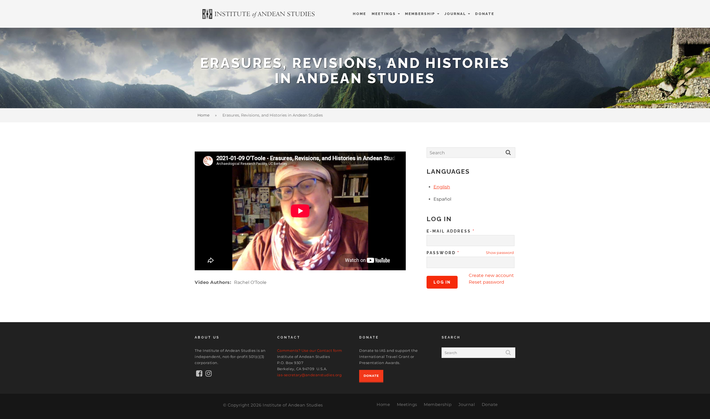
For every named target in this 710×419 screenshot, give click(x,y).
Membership (420, 14)
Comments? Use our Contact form (309, 350)
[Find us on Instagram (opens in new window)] (208, 374)
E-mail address (451, 231)
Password (443, 253)
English (441, 187)
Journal (455, 14)
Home (359, 14)
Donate (484, 14)
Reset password (486, 282)
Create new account (491, 275)
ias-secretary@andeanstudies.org (309, 375)
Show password (500, 253)
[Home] (259, 14)
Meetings (384, 14)
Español (442, 199)
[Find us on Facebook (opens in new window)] (199, 374)
